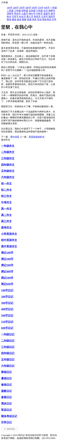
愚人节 (29, 16)
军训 (39, 19)
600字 (47, 7)
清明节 (10, 13)
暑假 (14, 19)
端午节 (32, 13)
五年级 (32, 10)
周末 (34, 19)
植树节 (51, 10)
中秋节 (39, 13)
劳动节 (17, 13)
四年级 (24, 10)
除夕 (9, 16)
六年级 (39, 10)
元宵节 (15, 16)
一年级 (53, 7)
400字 (28, 7)
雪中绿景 (14, 137)
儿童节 (24, 13)
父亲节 (44, 16)
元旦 (45, 10)
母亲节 (37, 16)
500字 (34, 7)
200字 (16, 7)
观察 (24, 19)
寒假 (9, 19)
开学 (54, 19)
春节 (53, 13)
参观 (29, 19)
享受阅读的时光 (36, 137)
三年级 (17, 10)
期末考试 (46, 19)
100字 (9, 7)
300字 (22, 7)
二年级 (10, 10)
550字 (40, 7)
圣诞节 (46, 13)
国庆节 (51, 16)
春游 (19, 19)
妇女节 (22, 16)
